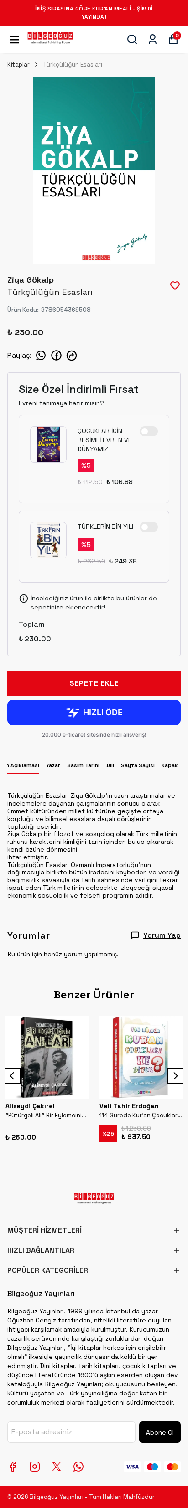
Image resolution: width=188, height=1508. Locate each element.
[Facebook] (12, 1466)
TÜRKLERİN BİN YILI (105, 526)
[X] (56, 1466)
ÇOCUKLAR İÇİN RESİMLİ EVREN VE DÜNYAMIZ (105, 440)
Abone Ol (160, 1432)
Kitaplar (18, 64)
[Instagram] (34, 1466)
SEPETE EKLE (94, 683)
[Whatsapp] (78, 1466)
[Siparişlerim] (152, 39)
